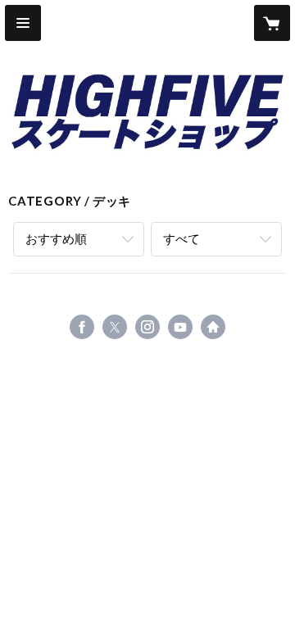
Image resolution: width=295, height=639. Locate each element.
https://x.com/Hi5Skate (114, 327)
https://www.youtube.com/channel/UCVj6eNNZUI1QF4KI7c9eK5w (180, 327)
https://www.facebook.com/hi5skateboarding (82, 327)
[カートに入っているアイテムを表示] (272, 23)
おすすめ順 (56, 238)
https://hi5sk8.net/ (213, 327)
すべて (181, 238)
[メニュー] (23, 23)
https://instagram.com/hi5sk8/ (147, 327)
